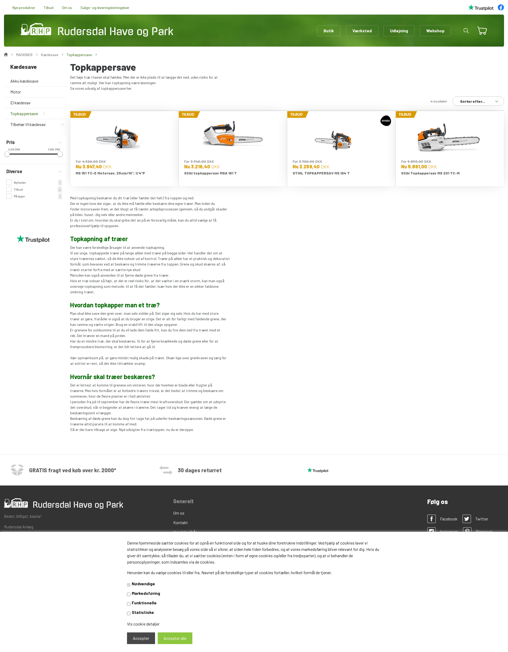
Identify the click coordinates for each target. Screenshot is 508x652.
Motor (15, 91)
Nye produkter (23, 7)
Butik (329, 30)
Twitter (481, 518)
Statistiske (143, 612)
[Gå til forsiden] (97, 30)
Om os (67, 7)
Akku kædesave (24, 80)
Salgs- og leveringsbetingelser (104, 7)
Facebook (448, 518)
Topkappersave (24, 113)
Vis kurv (480, 27)
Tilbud (48, 7)
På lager (19, 196)
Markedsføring (146, 593)
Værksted (362, 30)
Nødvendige (143, 583)
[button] (466, 30)
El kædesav (20, 102)
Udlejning (399, 30)
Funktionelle (144, 602)
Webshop (435, 30)
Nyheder (20, 182)
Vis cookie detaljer (143, 623)
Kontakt (180, 522)
